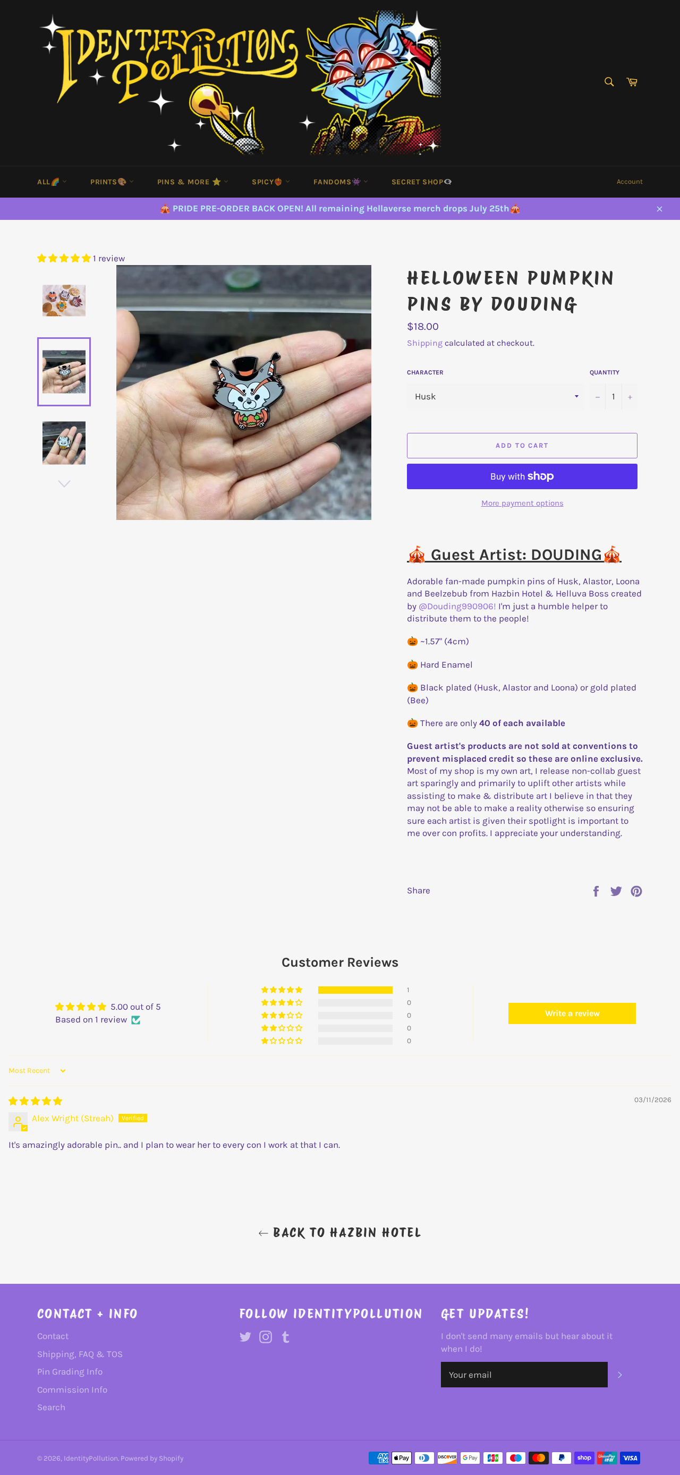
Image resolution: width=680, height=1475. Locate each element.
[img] (35, 1101)
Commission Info (72, 1389)
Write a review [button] (572, 1013)
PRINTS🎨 (109, 181)
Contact (53, 1336)
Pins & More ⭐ (190, 181)
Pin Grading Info (70, 1371)
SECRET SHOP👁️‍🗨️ (422, 181)
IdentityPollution (91, 1458)
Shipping (425, 343)
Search (51, 1407)
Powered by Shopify (152, 1458)
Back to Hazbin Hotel (345, 1232)
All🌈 (49, 181)
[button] (65, 258)
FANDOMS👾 (338, 181)
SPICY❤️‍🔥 (268, 181)
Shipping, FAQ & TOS (80, 1354)
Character (425, 372)
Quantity (604, 372)
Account (630, 181)
